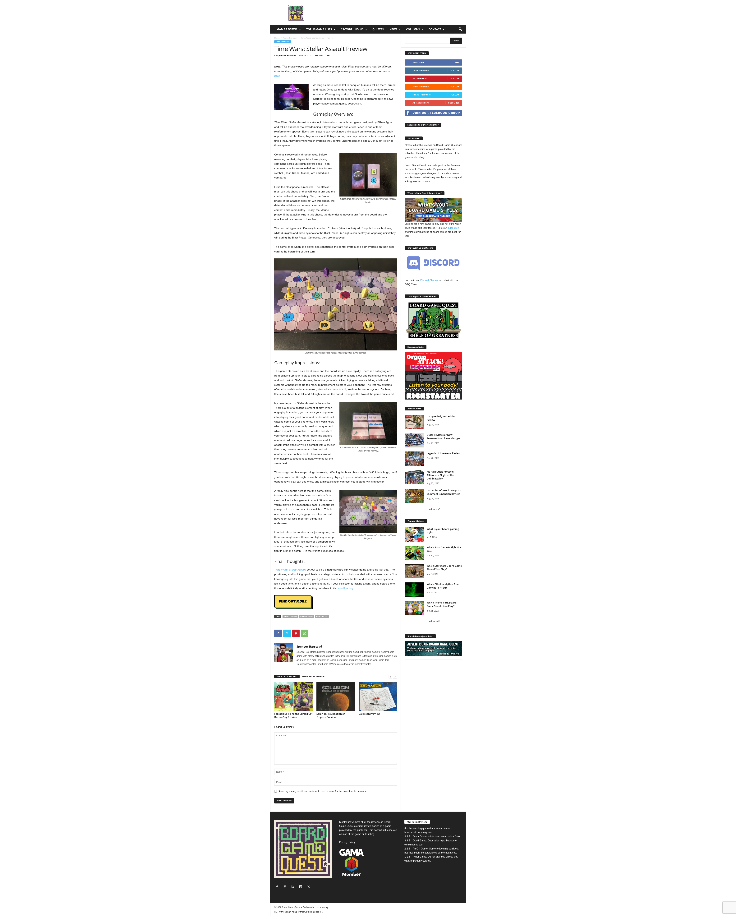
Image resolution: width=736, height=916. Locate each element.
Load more (432, 509)
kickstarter (322, 616)
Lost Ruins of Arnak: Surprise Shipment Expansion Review (444, 492)
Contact (435, 29)
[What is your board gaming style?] (414, 534)
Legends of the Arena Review (444, 453)
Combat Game (306, 616)
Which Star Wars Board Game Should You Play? (444, 567)
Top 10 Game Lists (319, 29)
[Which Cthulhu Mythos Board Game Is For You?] (414, 589)
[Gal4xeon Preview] (378, 696)
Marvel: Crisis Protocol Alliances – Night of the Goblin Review (440, 475)
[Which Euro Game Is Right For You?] (414, 553)
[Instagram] (286, 887)
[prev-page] (390, 677)
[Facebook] (278, 633)
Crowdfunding (352, 29)
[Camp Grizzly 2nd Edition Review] (414, 422)
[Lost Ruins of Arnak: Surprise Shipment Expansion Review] (414, 496)
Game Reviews (287, 29)
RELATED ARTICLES (287, 676)
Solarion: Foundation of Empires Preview (330, 715)
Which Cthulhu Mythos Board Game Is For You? (444, 585)
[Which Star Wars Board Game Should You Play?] (414, 571)
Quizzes (378, 29)
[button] (460, 29)
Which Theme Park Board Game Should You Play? (442, 604)
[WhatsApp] (304, 633)
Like (457, 62)
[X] (287, 633)
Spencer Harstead (286, 55)
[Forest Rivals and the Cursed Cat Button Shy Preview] (293, 696)
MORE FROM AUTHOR (313, 676)
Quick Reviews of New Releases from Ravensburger (443, 436)
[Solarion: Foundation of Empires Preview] (335, 696)
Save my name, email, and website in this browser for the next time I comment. (322, 791)
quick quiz (453, 227)
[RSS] (294, 887)
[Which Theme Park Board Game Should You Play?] (414, 608)
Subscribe (453, 102)
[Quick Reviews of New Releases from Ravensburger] (414, 440)
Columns (413, 29)
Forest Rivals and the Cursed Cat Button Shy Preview (293, 715)
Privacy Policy (347, 842)
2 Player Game (290, 616)
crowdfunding (345, 588)
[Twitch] (302, 887)
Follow (454, 70)
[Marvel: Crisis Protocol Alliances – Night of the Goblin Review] (414, 477)
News (393, 29)
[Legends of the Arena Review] (414, 458)
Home (277, 37)
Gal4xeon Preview (369, 713)
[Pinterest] (296, 633)
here (277, 75)
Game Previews (290, 37)
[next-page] (395, 677)
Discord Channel (429, 280)
